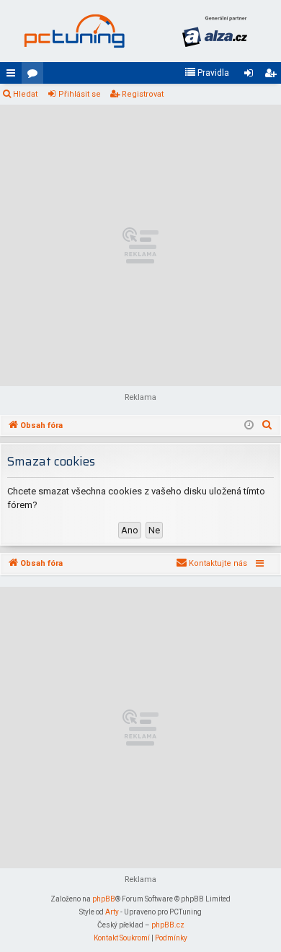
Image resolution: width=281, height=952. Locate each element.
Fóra (35, 76)
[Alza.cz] (214, 31)
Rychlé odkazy (14, 76)
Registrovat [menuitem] (273, 76)
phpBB (103, 899)
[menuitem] (207, 73)
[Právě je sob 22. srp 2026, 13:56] (249, 426)
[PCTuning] (74, 31)
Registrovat (143, 94)
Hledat (25, 94)
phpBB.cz (167, 925)
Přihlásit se (79, 94)
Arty (112, 912)
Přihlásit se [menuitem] (251, 76)
